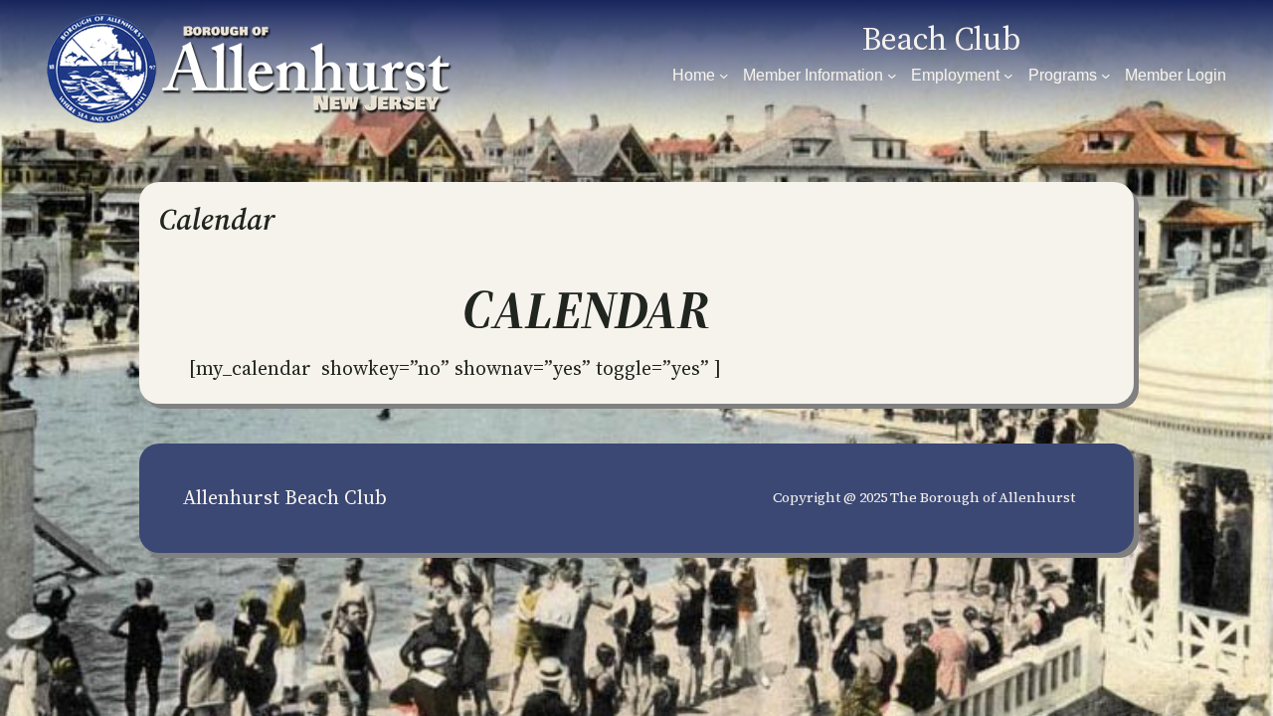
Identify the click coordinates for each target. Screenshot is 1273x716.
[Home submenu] (724, 76)
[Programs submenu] (1106, 76)
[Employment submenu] (1008, 76)
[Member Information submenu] (892, 76)
